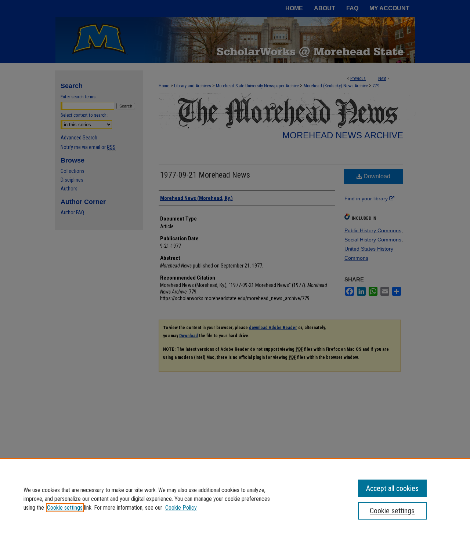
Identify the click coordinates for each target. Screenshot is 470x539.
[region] (235, 498)
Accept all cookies (392, 488)
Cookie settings (65, 507)
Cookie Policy (181, 507)
